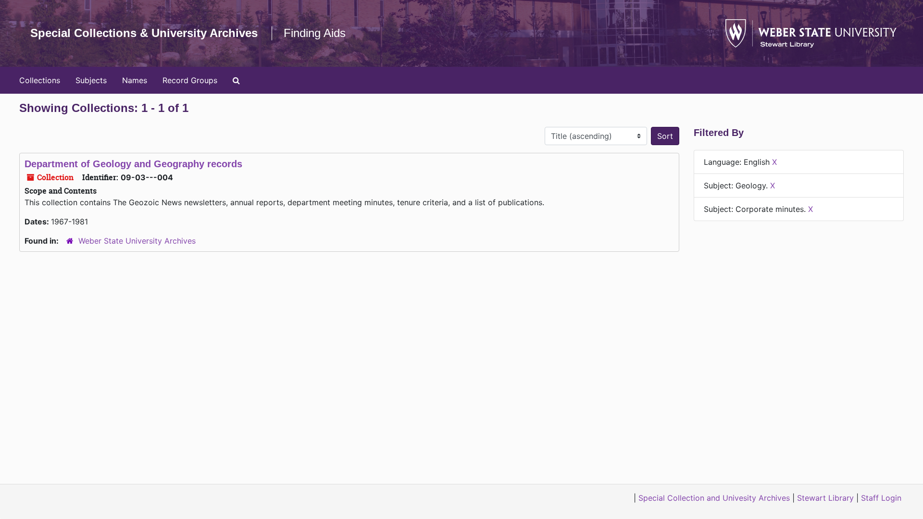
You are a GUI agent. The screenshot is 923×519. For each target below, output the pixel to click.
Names (134, 80)
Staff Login (881, 498)
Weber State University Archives (137, 241)
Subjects (91, 80)
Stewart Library (825, 498)
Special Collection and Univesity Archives (714, 498)
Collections (39, 80)
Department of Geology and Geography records (133, 164)
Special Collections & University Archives (144, 32)
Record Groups (189, 80)
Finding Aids (315, 32)
